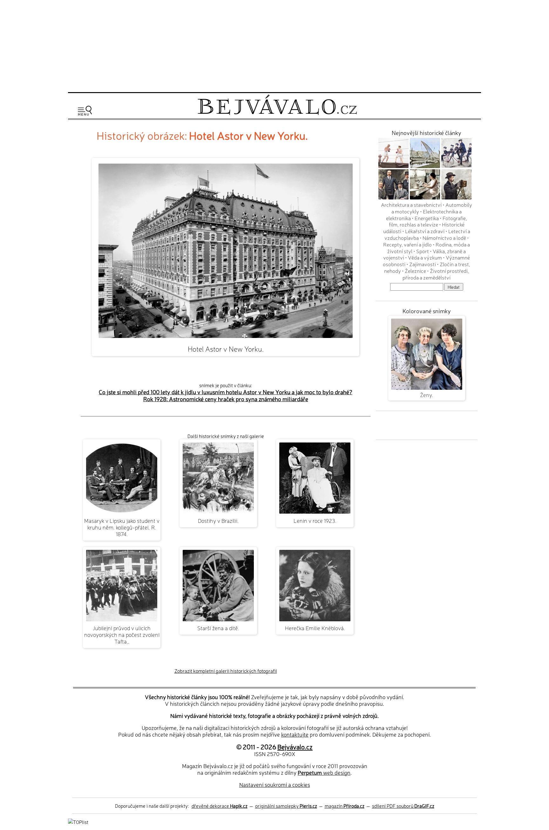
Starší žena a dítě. (218, 627)
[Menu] (85, 110)
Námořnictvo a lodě (444, 237)
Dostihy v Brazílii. (218, 520)
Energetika (427, 217)
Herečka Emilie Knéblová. (315, 627)
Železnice (415, 270)
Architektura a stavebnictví (411, 204)
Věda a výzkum (425, 257)
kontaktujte (294, 734)
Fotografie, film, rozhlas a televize (428, 221)
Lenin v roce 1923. (315, 520)
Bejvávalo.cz (295, 746)
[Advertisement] (274, 45)
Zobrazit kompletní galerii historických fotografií (225, 670)
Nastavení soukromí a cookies (274, 784)
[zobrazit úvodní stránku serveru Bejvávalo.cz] (277, 113)
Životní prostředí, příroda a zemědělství (436, 274)
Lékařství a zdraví (424, 230)
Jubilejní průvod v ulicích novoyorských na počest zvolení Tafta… (121, 634)
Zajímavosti (422, 263)
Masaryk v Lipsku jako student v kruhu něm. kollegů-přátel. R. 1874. (121, 527)
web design (324, 772)
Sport (422, 250)
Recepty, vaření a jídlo (407, 244)
